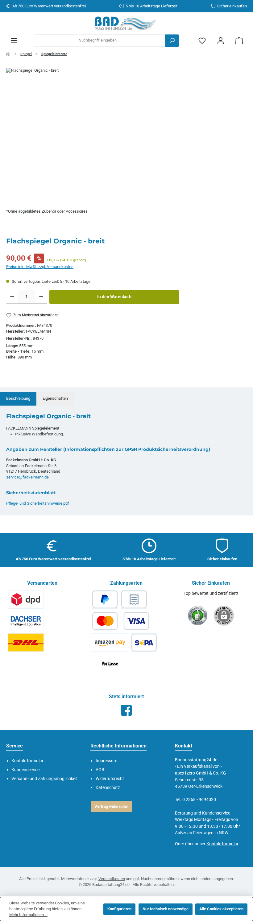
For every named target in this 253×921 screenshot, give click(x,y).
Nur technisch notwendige (166, 909)
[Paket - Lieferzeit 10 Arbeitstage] (26, 642)
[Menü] (14, 40)
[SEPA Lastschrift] (144, 642)
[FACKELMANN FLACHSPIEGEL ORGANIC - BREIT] (126, 134)
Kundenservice (25, 769)
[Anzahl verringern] (12, 297)
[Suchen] (172, 40)
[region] (126, 134)
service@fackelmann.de (27, 477)
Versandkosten (111, 878)
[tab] (18, 399)
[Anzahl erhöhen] (41, 297)
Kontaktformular (222, 844)
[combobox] (99, 40)
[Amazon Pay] (110, 642)
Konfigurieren (119, 909)
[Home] (8, 54)
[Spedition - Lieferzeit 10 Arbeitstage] (26, 621)
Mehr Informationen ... (28, 914)
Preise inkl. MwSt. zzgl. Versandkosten (39, 266)
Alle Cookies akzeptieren (221, 909)
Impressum (106, 760)
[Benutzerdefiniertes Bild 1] (26, 599)
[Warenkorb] (239, 40)
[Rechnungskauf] (134, 599)
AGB (100, 769)
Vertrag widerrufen (111, 806)
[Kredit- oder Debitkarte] (120, 621)
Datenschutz (108, 787)
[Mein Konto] (220, 40)
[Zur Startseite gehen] (126, 23)
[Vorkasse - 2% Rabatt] (110, 664)
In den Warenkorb (114, 296)
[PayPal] (105, 599)
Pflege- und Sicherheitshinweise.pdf (37, 503)
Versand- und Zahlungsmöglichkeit (44, 778)
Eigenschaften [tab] (55, 398)
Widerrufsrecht (110, 778)
